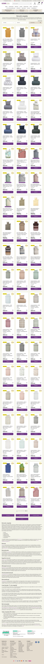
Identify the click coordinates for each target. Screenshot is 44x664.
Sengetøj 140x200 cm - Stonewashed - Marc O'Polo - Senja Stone (21, 40)
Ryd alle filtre (40, 20)
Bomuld (3, 545)
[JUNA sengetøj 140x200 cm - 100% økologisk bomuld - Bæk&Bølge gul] (36, 202)
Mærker (28, 648)
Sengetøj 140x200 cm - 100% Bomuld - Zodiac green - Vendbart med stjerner (36, 88)
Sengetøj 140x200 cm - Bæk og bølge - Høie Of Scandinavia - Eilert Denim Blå (35, 403)
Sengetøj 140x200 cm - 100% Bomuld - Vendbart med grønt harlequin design (35, 136)
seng (23, 626)
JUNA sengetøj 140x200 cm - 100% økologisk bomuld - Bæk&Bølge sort (7, 233)
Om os (11, 646)
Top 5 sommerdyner (30, 642)
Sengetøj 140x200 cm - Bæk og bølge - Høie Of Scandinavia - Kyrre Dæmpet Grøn (35, 427)
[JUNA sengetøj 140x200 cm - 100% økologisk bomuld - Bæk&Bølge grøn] (22, 202)
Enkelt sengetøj (22, 515)
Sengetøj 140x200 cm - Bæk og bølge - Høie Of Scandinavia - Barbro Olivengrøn (7, 403)
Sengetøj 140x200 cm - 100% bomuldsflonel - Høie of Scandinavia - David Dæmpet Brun (22, 330)
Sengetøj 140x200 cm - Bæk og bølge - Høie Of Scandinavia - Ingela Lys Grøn (7, 427)
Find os (3, 654)
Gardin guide (20, 648)
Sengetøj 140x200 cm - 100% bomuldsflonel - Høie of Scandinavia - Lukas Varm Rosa (7, 378)
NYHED (35, 11)
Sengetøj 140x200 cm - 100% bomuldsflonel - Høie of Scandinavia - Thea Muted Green (22, 378)
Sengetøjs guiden (21, 646)
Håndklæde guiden (21, 651)
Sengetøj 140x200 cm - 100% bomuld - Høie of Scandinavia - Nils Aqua (7, 306)
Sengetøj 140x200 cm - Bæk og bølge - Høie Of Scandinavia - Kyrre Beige (21, 427)
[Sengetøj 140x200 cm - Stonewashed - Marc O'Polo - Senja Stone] (22, 32)
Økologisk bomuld (4, 567)
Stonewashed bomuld (5, 574)
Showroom (11, 647)
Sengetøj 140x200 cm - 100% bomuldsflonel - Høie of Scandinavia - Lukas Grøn (35, 354)
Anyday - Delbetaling (13, 653)
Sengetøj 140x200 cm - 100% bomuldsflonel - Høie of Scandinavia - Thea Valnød (35, 378)
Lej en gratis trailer (13, 651)
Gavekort (11, 652)
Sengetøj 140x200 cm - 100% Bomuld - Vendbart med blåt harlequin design (21, 136)
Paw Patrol (18, 609)
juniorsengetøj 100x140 (5, 607)
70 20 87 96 (6, 647)
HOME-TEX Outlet (30, 650)
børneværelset (5, 548)
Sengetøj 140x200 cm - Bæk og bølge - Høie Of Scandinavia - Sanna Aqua (21, 451)
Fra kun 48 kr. (8, 11)
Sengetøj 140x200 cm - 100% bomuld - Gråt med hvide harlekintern (21, 64)
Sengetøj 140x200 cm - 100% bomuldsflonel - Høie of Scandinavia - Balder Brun (35, 306)
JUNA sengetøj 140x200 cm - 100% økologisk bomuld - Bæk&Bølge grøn (21, 209)
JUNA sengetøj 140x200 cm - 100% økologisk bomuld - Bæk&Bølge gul (35, 209)
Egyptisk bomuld (4, 559)
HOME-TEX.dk (20, 539)
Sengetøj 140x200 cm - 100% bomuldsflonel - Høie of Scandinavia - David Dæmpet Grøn (36, 330)
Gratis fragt (12, 650)
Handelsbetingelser (13, 642)
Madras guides (20, 650)
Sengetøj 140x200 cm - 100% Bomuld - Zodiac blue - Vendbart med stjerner (8, 136)
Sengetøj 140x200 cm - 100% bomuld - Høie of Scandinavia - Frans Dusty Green (35, 282)
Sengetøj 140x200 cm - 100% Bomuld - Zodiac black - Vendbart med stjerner (22, 88)
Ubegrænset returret (13, 649)
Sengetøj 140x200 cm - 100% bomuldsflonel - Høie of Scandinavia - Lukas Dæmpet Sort (22, 354)
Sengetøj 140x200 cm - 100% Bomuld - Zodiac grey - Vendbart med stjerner (8, 112)
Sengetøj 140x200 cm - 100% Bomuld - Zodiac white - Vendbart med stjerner (22, 112)
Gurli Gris (14, 609)
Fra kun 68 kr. (22, 11)
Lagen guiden (20, 647)
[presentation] (2, 10)
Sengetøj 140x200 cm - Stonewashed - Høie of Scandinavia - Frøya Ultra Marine (8, 475)
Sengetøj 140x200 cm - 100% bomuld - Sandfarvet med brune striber (22, 306)
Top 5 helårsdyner (29, 643)
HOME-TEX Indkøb (13, 656)
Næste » (26, 510)
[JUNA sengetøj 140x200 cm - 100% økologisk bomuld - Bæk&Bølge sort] (8, 226)
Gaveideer (28, 646)
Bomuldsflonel (4, 581)
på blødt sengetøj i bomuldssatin (22, 13)
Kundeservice (12, 648)
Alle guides (20, 642)
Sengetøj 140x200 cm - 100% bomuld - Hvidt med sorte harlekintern (7, 88)
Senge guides (20, 649)
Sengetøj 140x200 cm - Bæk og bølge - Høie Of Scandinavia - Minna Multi (7, 451)
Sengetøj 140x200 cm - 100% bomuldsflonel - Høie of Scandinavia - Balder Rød (7, 330)
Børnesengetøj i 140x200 (35, 607)
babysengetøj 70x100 (13, 607)
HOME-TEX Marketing (13, 657)
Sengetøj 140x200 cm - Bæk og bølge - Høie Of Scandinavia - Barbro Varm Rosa (21, 403)
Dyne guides (20, 643)
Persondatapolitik (13, 643)
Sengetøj (8, 515)
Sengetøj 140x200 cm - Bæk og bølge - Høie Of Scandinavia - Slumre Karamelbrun (35, 451)
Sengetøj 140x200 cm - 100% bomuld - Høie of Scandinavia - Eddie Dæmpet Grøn (7, 282)
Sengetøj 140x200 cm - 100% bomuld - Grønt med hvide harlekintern (7, 64)
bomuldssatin (9, 551)
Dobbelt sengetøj (36, 515)
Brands (28, 647)
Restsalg (28, 649)
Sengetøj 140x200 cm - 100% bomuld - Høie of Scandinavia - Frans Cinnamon (21, 282)
